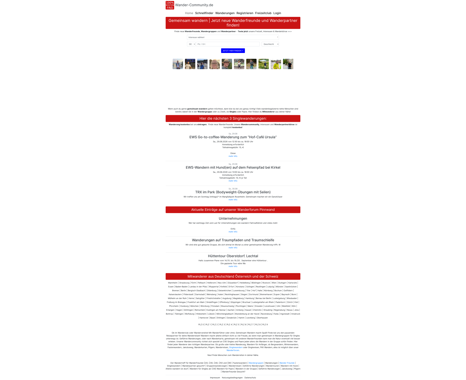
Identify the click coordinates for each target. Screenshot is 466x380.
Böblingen (256, 282)
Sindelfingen (212, 302)
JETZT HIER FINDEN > (233, 50)
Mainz (250, 306)
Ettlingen (221, 317)
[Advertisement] (233, 88)
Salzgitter (200, 298)
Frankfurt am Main (196, 302)
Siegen (244, 294)
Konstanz (240, 286)
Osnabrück (232, 317)
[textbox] (233, 37)
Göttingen (188, 310)
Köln (294, 306)
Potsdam (215, 306)
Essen (171, 286)
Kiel (296, 302)
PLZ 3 (222, 324)
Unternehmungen (233, 218)
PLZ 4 (229, 324)
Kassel (248, 310)
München (194, 306)
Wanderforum (233, 350)
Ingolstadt (285, 314)
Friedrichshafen (214, 298)
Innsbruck (295, 314)
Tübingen (179, 314)
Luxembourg (239, 290)
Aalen (220, 294)
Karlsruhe (292, 282)
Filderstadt (188, 294)
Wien (274, 282)
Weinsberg (211, 294)
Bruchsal (246, 302)
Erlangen (170, 310)
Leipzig (270, 286)
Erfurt (231, 286)
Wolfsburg (189, 314)
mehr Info (233, 156)
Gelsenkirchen (224, 290)
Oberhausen (262, 317)
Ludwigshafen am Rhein (263, 302)
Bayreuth (286, 294)
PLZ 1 (208, 324)
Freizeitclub (263, 13)
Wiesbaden (292, 298)
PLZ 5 (236, 324)
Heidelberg (245, 282)
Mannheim (172, 282)
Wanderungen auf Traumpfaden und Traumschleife (233, 240)
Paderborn (280, 302)
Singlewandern (236, 347)
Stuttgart (282, 282)
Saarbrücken (291, 286)
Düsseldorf (233, 282)
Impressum (215, 377)
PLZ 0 (201, 324)
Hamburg (249, 298)
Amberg (239, 310)
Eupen (277, 294)
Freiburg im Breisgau (176, 302)
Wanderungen (225, 13)
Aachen (231, 310)
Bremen (175, 290)
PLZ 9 (265, 324)
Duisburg (184, 306)
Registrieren (245, 13)
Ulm (278, 306)
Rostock (266, 282)
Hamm (241, 317)
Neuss (289, 310)
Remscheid (200, 310)
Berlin (183, 290)
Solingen (250, 286)
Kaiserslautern (175, 294)
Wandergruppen (256, 363)
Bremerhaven (266, 294)
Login (277, 13)
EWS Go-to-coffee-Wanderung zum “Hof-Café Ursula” (233, 137)
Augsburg (226, 298)
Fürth (193, 282)
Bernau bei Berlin (263, 298)
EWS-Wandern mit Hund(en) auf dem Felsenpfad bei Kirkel (233, 167)
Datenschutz (250, 377)
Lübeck (211, 314)
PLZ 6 (243, 324)
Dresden (259, 306)
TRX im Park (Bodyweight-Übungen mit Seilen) (233, 192)
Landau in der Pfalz (198, 286)
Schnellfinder (204, 13)
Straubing (267, 310)
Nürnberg (268, 290)
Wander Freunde (286, 363)
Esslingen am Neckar (216, 310)
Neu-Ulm (222, 282)
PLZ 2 (215, 324)
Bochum (278, 290)
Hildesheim (201, 314)
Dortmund (253, 294)
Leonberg (250, 317)
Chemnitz (257, 310)
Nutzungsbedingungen (232, 377)
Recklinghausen (232, 294)
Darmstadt (200, 294)
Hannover (204, 317)
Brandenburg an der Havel (247, 314)
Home (189, 13)
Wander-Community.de (194, 5)
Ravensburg (266, 314)
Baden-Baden (181, 286)
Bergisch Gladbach (196, 290)
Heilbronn (211, 282)
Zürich (290, 302)
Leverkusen (269, 306)
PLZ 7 (250, 324)
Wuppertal (214, 286)
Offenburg (224, 302)
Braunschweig (227, 306)
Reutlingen (261, 286)
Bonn (293, 294)
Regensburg (279, 310)
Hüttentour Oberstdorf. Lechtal (233, 256)
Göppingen (236, 302)
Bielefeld (286, 306)
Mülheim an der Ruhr (177, 298)
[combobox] (233, 37)
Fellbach (201, 282)
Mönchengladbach (224, 314)
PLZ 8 (258, 324)
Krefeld (223, 286)
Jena (296, 310)
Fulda (276, 314)
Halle (260, 290)
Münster (279, 286)
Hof (254, 290)
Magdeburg (238, 298)
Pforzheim (174, 306)
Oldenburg (211, 290)
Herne (191, 298)
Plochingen (241, 306)
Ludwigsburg (279, 298)
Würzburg (204, 306)
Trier (248, 290)
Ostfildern (288, 290)
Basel (212, 317)
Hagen (179, 310)
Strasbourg (184, 282)
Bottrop (169, 314)
